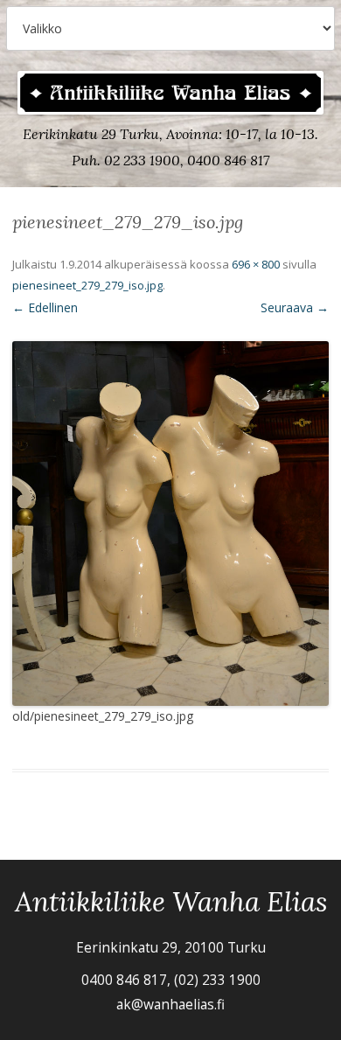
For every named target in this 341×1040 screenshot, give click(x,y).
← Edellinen (45, 307)
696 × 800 (256, 264)
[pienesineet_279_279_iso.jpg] (170, 523)
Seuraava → (295, 307)
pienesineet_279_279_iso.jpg (87, 285)
